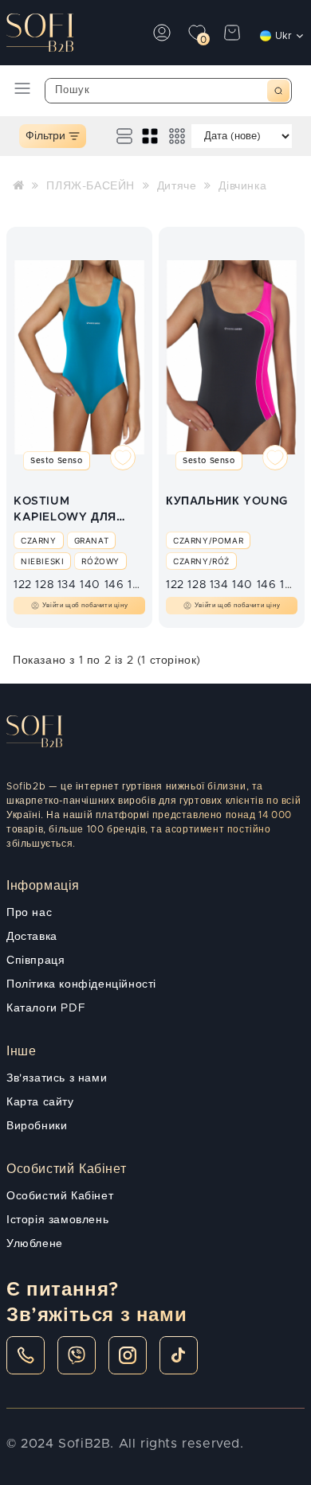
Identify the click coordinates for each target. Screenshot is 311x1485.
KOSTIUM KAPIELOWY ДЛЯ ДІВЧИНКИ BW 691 (69, 510)
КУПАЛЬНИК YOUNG (227, 501)
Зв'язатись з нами (56, 1078)
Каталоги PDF (45, 1008)
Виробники (36, 1126)
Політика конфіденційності (81, 984)
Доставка (31, 936)
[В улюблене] (123, 460)
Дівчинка (242, 186)
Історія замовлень (57, 1220)
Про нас (29, 912)
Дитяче (177, 186)
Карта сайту (40, 1102)
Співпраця (35, 960)
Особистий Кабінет (59, 1196)
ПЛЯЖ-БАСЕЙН (90, 186)
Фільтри (45, 136)
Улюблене (34, 1243)
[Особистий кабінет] (161, 32)
